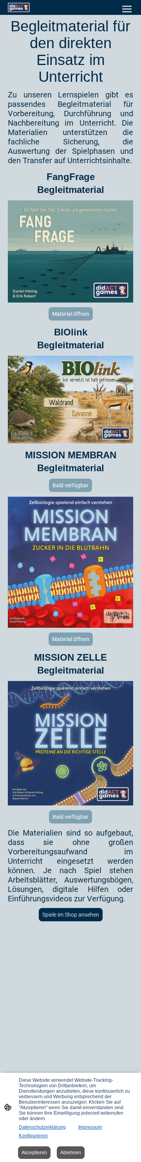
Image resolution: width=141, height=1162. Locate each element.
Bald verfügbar (70, 485)
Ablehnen (70, 1152)
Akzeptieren (34, 1152)
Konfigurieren (33, 1136)
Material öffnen (70, 314)
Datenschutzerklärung (42, 1127)
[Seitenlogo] (19, 7)
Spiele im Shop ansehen (70, 915)
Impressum (90, 1127)
